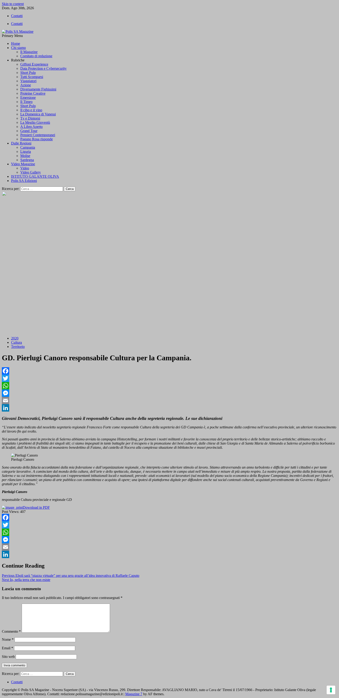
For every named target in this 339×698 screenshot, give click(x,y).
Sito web (8, 657)
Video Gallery (30, 172)
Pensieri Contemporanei (37, 135)
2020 (14, 338)
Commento (11, 631)
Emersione (28, 97)
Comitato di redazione (36, 56)
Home (15, 43)
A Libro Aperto (31, 127)
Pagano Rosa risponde (36, 139)
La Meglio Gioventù (35, 122)
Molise (25, 156)
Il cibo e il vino (31, 110)
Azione (25, 85)
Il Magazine (29, 52)
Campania (27, 147)
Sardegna (27, 160)
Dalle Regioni (21, 143)
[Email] (169, 400)
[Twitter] (169, 378)
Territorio (18, 347)
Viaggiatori (28, 81)
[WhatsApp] (169, 385)
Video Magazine (23, 164)
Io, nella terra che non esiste (26, 580)
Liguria (25, 151)
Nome (8, 639)
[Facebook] (169, 371)
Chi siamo (18, 48)
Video (24, 168)
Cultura (16, 342)
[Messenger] (169, 393)
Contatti (17, 16)
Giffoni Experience (34, 64)
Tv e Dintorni (30, 118)
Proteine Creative (32, 93)
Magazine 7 (133, 694)
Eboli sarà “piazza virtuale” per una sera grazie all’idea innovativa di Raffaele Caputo (70, 576)
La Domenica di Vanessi (38, 114)
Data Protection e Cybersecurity (43, 68)
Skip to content (13, 4)
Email (7, 648)
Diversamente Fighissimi (38, 89)
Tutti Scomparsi (31, 77)
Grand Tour (28, 131)
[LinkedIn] (169, 408)
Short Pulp (28, 73)
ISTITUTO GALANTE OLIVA (35, 176)
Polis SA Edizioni (24, 181)
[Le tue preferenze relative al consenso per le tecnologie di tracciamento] (331, 690)
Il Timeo (26, 102)
